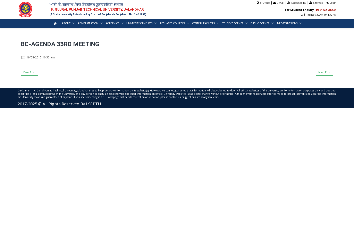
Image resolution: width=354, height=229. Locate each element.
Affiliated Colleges (172, 23)
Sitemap (318, 3)
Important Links (287, 23)
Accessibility (298, 3)
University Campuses (139, 23)
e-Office (265, 3)
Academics (112, 23)
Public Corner (260, 23)
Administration (88, 23)
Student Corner (232, 23)
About (66, 23)
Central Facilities (203, 23)
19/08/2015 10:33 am (40, 57)
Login (333, 3)
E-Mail (280, 3)
